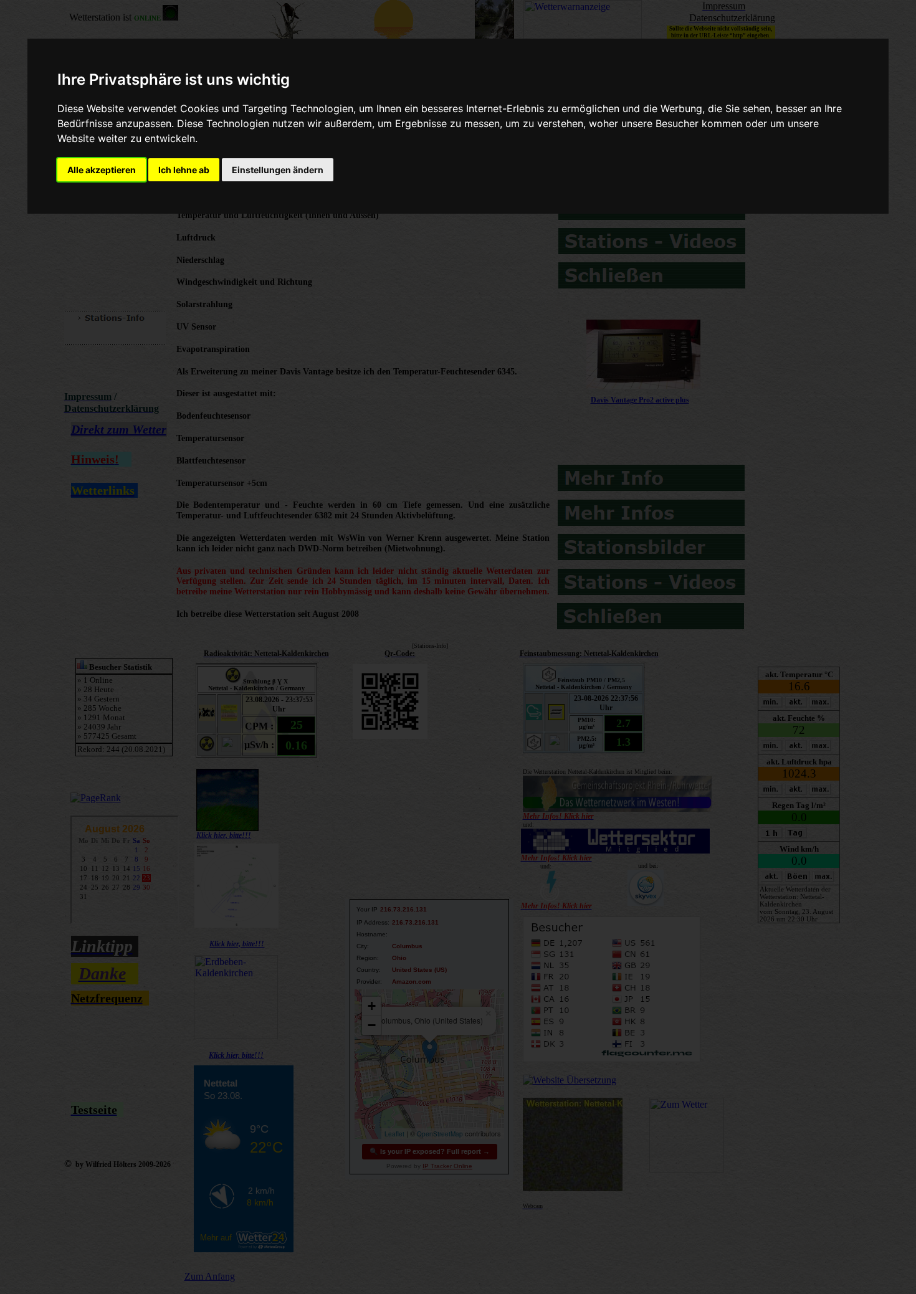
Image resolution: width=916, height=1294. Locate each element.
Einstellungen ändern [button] (277, 169)
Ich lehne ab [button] (183, 169)
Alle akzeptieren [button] (101, 169)
